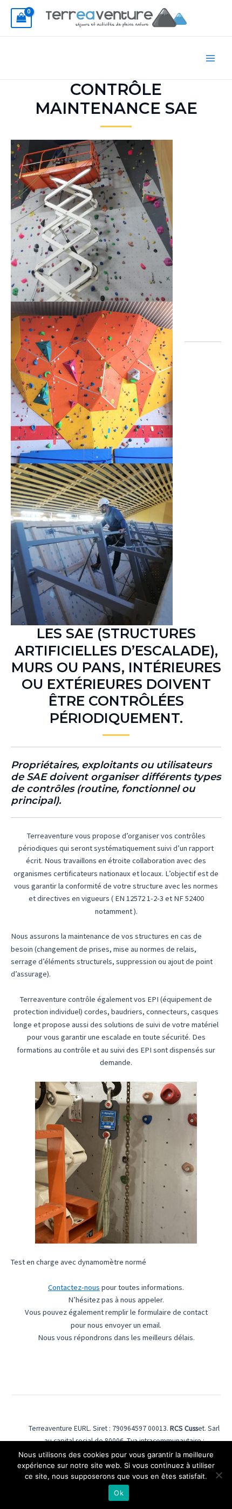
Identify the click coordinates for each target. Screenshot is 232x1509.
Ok (119, 1492)
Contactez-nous (74, 1287)
